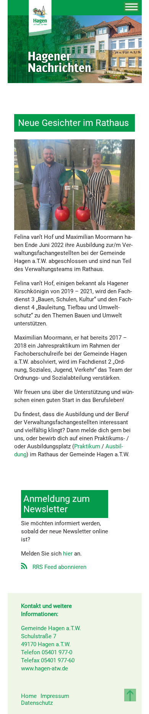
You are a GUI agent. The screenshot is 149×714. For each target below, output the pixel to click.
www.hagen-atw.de (44, 668)
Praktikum (87, 446)
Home (29, 696)
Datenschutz (37, 702)
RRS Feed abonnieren (59, 567)
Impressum (54, 696)
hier (68, 553)
